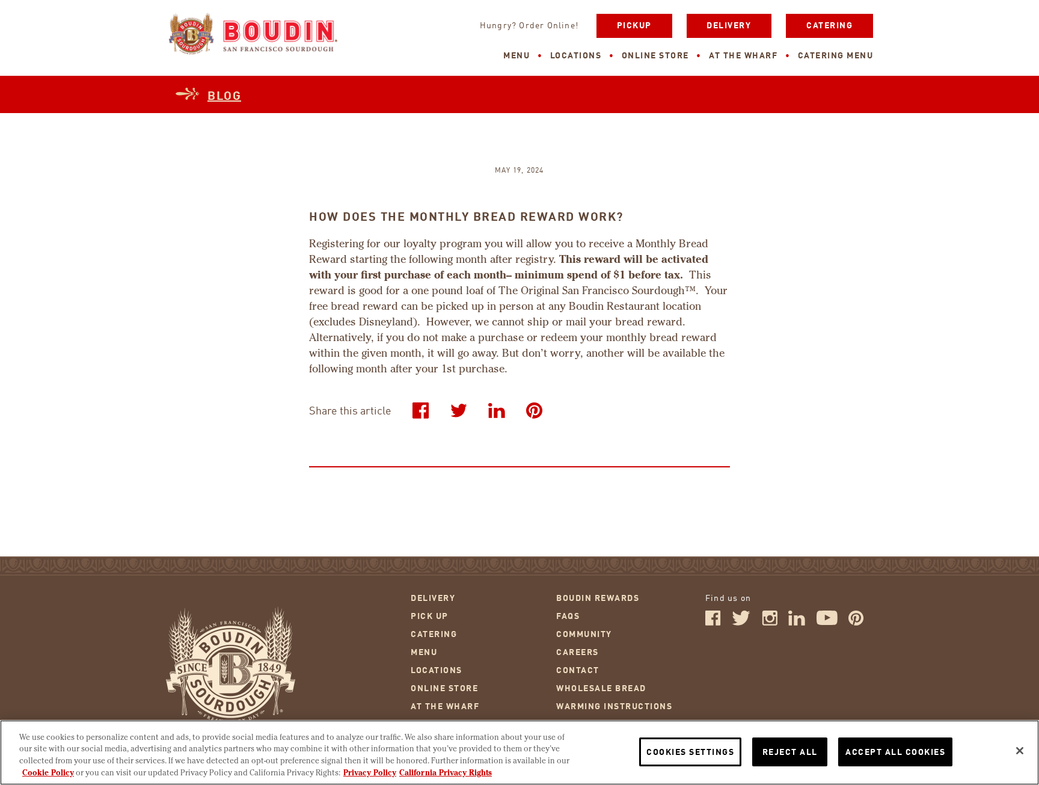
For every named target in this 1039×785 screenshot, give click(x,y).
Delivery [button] (728, 26)
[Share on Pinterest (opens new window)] (534, 410)
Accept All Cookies (895, 752)
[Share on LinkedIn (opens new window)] (496, 410)
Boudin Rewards (597, 598)
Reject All (790, 752)
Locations (576, 56)
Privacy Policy (369, 773)
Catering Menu (836, 56)
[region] (519, 752)
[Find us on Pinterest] (856, 623)
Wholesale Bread (601, 689)
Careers (577, 652)
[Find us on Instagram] (769, 623)
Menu (516, 56)
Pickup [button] (634, 26)
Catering (829, 26)
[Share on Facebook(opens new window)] (420, 410)
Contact (577, 670)
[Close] (1020, 750)
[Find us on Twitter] (741, 623)
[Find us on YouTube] (827, 623)
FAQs (568, 616)
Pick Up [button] (430, 616)
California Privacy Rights (445, 773)
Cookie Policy (48, 773)
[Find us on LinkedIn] (796, 623)
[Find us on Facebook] (713, 623)
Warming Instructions (614, 707)
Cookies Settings (690, 752)
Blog (224, 97)
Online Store (655, 56)
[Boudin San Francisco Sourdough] (253, 35)
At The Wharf (743, 56)
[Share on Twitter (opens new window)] (458, 410)
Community (584, 634)
